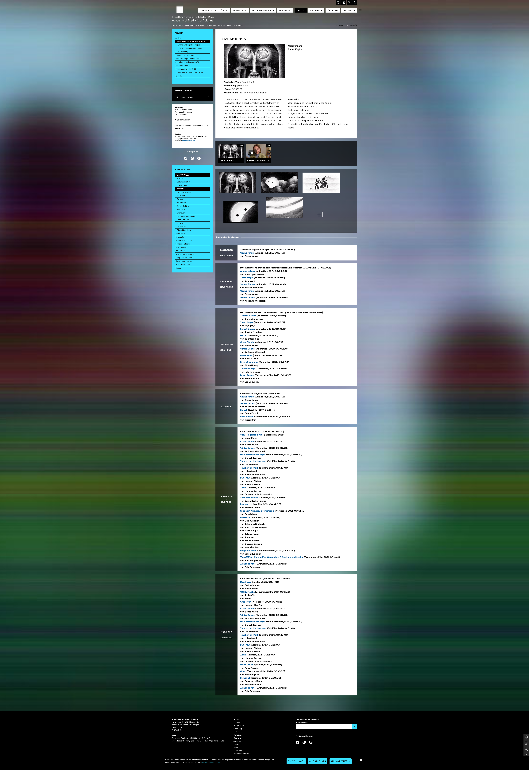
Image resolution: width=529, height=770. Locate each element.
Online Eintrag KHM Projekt (189, 45)
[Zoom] (237, 182)
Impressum (238, 750)
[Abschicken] (354, 726)
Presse (236, 744)
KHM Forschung (182, 52)
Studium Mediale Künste (214, 10)
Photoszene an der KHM (186, 69)
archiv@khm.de (188, 141)
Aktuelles (349, 10)
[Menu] (360, 10)
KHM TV (179, 76)
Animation (238, 25)
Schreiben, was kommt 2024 (187, 62)
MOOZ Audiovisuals (263, 10)
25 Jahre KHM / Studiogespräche (189, 72)
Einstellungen (296, 761)
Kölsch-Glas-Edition (183, 65)
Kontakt (237, 747)
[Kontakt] (343, 2)
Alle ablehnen (317, 761)
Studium (237, 722)
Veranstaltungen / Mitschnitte (188, 59)
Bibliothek (316, 10)
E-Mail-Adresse (302, 722)
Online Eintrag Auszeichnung (190, 48)
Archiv (301, 10)
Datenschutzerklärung (243, 753)
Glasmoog (285, 10)
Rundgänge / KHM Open (186, 55)
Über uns (333, 10)
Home (174, 25)
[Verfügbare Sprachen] (338, 2)
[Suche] (349, 2)
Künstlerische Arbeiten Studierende (201, 25)
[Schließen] (361, 760)
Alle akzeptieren (340, 761)
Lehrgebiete (240, 10)
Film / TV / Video (225, 25)
